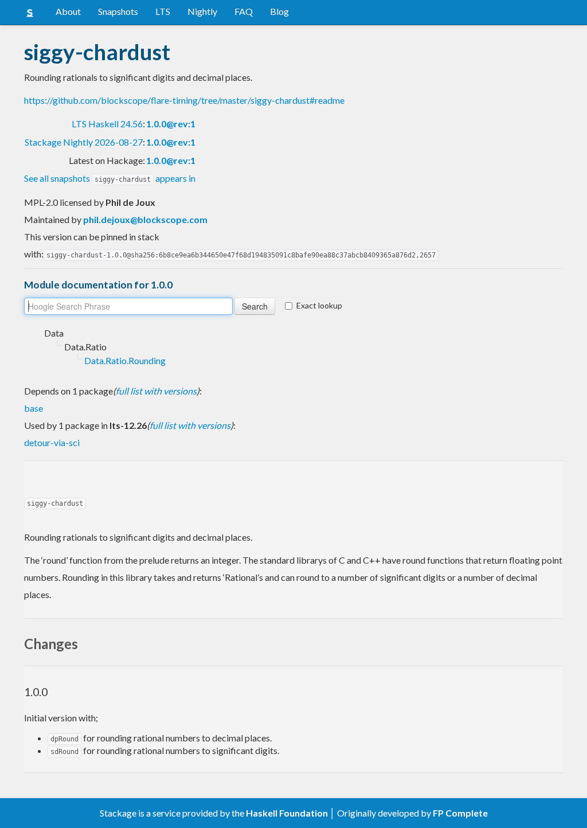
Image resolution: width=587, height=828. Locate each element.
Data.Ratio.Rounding (125, 360)
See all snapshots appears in (109, 178)
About (68, 11)
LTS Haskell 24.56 (107, 123)
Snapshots (118, 11)
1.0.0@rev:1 (170, 123)
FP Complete (460, 812)
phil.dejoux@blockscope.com (145, 219)
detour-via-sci (52, 442)
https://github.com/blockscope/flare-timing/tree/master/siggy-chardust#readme (184, 100)
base (33, 408)
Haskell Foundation (287, 812)
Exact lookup (319, 305)
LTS (162, 11)
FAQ (243, 11)
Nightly (202, 11)
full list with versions (156, 390)
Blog (279, 11)
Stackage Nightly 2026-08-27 (84, 141)
